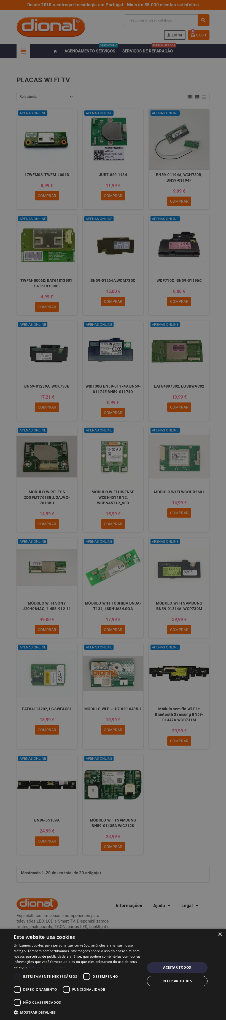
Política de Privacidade (47, 967)
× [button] (220, 934)
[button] (77, 1012)
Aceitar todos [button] (177, 967)
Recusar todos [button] (177, 981)
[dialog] (113, 974)
